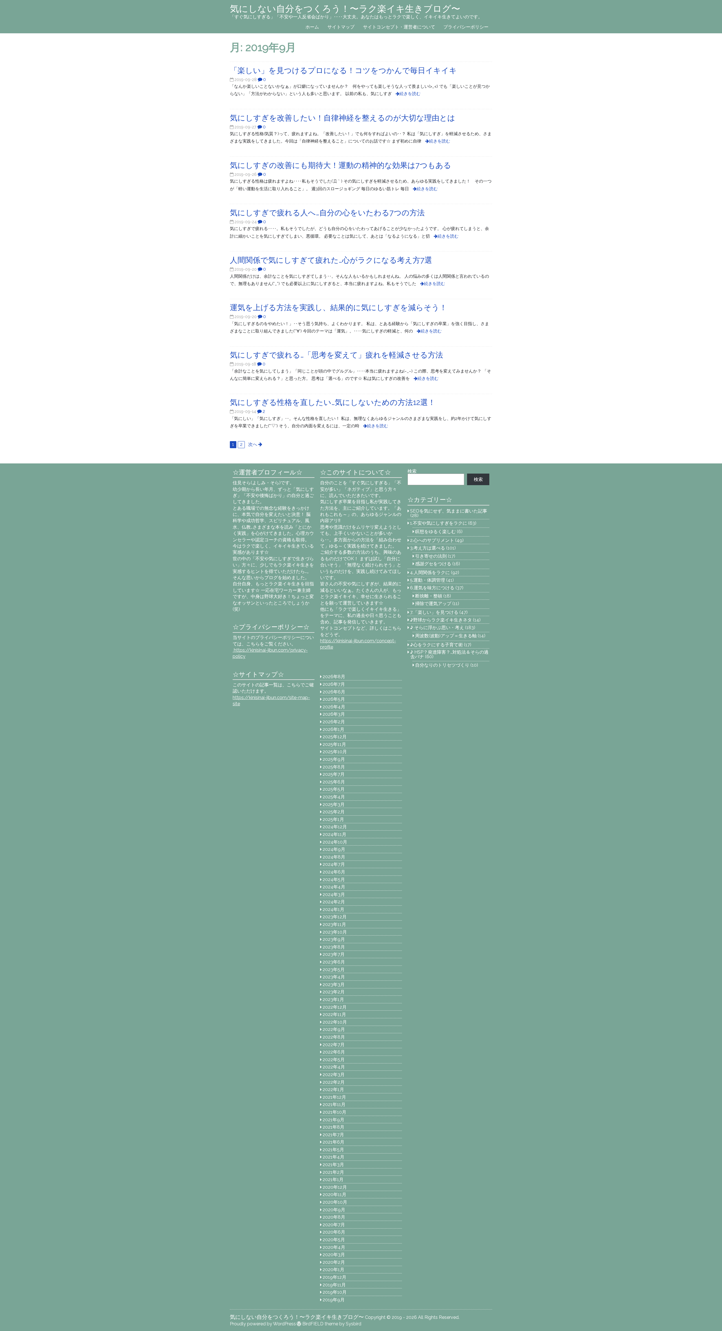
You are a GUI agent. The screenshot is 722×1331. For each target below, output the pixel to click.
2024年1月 (333, 909)
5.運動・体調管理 (427, 580)
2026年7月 (334, 684)
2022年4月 (334, 1067)
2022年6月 (334, 1052)
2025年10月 (335, 751)
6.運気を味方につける (432, 587)
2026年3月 (334, 714)
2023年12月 (335, 917)
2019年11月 (334, 1285)
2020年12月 (335, 1187)
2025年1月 (333, 819)
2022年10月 (335, 1022)
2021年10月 (334, 1112)
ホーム (312, 27)
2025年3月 (334, 804)
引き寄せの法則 (431, 556)
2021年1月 (333, 1179)
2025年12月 (335, 736)
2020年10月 (335, 1202)
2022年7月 (334, 1044)
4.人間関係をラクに (430, 572)
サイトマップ (341, 27)
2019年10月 (335, 1292)
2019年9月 (334, 1299)
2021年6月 (333, 1142)
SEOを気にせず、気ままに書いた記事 (448, 511)
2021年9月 (333, 1119)
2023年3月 (334, 984)
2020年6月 (334, 1232)
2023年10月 (335, 932)
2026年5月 (334, 699)
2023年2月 (334, 992)
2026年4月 (334, 707)
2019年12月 (334, 1277)
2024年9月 (334, 849)
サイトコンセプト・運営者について (399, 27)
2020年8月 (334, 1217)
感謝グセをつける (433, 563)
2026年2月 (334, 721)
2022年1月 (333, 1089)
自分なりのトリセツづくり (442, 665)
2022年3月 (334, 1074)
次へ (252, 444)
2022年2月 (334, 1082)
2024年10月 (335, 842)
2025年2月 (334, 812)
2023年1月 (333, 999)
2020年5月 (334, 1239)
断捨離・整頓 (428, 596)
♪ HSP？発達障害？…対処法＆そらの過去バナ (449, 654)
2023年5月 (334, 969)
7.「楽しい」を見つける (434, 612)
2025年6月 (334, 782)
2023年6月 (334, 962)
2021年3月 (333, 1164)
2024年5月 (334, 879)
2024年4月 (334, 887)
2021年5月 (333, 1149)
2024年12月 (335, 826)
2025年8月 (334, 767)
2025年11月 (334, 744)
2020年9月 (334, 1209)
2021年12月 (334, 1097)
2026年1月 (333, 729)
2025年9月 (334, 759)
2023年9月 (334, 939)
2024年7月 (334, 864)
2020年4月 (334, 1247)
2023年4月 (334, 977)
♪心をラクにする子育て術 (436, 644)
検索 (412, 471)
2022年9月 (334, 1029)
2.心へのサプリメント (432, 540)
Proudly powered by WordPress (263, 1323)
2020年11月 (334, 1194)
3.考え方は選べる (427, 548)
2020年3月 (334, 1254)
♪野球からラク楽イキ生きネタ (441, 620)
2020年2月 (334, 1262)
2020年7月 (334, 1224)
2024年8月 (334, 857)
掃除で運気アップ (433, 603)
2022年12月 (335, 1007)
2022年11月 (334, 1014)
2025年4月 (334, 797)
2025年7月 (334, 774)
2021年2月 (333, 1172)
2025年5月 (334, 789)
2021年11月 (334, 1104)
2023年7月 (334, 954)
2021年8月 (333, 1127)
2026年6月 (334, 692)
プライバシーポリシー (465, 27)
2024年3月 (334, 894)
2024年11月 (334, 834)
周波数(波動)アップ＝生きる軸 (446, 635)
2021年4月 (333, 1157)
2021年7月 (333, 1134)
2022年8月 (334, 1037)
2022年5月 (334, 1059)
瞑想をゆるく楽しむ (435, 531)
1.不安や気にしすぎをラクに (438, 523)
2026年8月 (334, 676)
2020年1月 (333, 1269)
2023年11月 (334, 924)
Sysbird (353, 1323)
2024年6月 (334, 872)
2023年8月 (334, 947)
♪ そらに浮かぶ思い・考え (437, 627)
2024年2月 (334, 902)
